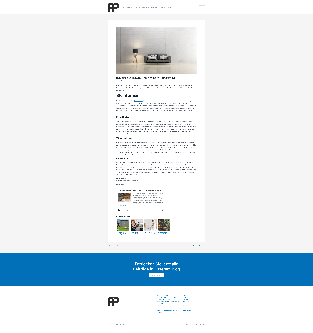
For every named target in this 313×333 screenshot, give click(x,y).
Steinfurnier (139, 101)
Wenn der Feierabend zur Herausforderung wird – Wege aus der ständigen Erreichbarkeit (167, 297)
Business (130, 7)
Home (123, 7)
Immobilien (154, 7)
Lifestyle (185, 304)
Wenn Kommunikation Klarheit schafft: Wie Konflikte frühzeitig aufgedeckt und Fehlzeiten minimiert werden (167, 304)
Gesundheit (145, 7)
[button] (201, 7)
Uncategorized (187, 310)
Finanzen (137, 7)
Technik (169, 7)
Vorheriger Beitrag (114, 246)
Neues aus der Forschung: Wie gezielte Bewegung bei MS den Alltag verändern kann (167, 310)
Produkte (162, 7)
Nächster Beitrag (199, 246)
